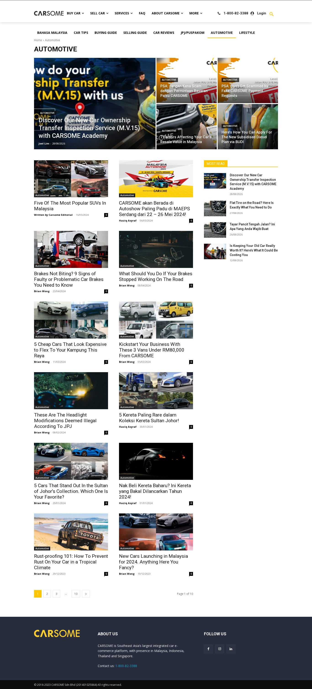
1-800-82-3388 (126, 666)
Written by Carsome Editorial (53, 214)
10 (75, 594)
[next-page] (86, 594)
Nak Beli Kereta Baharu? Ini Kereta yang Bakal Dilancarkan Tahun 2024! (155, 491)
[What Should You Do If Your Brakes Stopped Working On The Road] (156, 249)
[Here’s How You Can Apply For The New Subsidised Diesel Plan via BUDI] (248, 126)
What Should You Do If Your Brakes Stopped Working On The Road (155, 276)
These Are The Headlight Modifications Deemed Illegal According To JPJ (65, 420)
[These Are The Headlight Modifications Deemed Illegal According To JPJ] (71, 390)
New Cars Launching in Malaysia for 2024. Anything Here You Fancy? (153, 561)
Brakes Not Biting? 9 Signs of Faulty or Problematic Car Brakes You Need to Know (68, 279)
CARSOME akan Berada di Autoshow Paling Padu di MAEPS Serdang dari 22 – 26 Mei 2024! (154, 208)
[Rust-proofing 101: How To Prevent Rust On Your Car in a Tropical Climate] (71, 531)
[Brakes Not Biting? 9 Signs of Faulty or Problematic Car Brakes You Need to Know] (71, 249)
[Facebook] (208, 648)
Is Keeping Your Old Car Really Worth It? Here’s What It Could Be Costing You (254, 250)
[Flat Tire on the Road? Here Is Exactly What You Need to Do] (215, 208)
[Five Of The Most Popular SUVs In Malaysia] (71, 178)
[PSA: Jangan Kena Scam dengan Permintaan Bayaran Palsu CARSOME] (186, 80)
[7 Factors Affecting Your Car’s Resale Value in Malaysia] (186, 126)
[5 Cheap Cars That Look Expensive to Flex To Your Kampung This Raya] (71, 320)
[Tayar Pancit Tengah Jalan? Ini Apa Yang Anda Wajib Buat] (215, 230)
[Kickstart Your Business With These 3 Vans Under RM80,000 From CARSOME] (156, 320)
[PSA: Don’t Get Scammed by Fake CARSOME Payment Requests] (248, 80)
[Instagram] (219, 648)
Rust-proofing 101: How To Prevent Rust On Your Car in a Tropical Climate (71, 561)
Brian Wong (42, 291)
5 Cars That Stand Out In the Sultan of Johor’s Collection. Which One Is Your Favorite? (71, 491)
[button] (271, 14)
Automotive (47, 113)
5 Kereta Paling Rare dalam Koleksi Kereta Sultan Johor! (149, 417)
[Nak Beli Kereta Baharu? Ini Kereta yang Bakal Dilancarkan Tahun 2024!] (156, 461)
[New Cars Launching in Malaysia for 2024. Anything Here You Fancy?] (156, 531)
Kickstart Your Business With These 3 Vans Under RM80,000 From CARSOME (151, 350)
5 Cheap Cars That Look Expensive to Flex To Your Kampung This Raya (70, 350)
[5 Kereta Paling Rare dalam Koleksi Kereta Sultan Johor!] (156, 390)
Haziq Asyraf (128, 220)
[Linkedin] (230, 648)
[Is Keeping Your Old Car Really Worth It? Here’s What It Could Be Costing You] (215, 251)
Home (38, 40)
